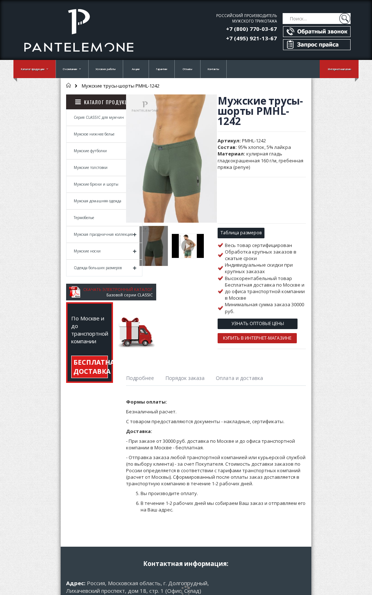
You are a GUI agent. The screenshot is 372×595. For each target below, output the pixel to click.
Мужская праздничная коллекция (103, 234)
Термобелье (84, 217)
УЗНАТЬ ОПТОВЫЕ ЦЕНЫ (257, 323)
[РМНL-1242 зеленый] (188, 246)
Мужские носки (87, 251)
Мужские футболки (90, 150)
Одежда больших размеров (98, 267)
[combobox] (317, 18)
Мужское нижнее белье (94, 134)
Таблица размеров (241, 233)
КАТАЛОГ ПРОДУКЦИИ (109, 102)
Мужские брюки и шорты (96, 184)
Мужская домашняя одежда (97, 200)
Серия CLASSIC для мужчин (99, 117)
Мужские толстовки (91, 167)
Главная (69, 85)
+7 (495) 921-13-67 (251, 38)
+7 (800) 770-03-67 (251, 28)
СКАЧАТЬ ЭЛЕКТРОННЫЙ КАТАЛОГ (118, 289)
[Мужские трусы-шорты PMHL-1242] (154, 246)
